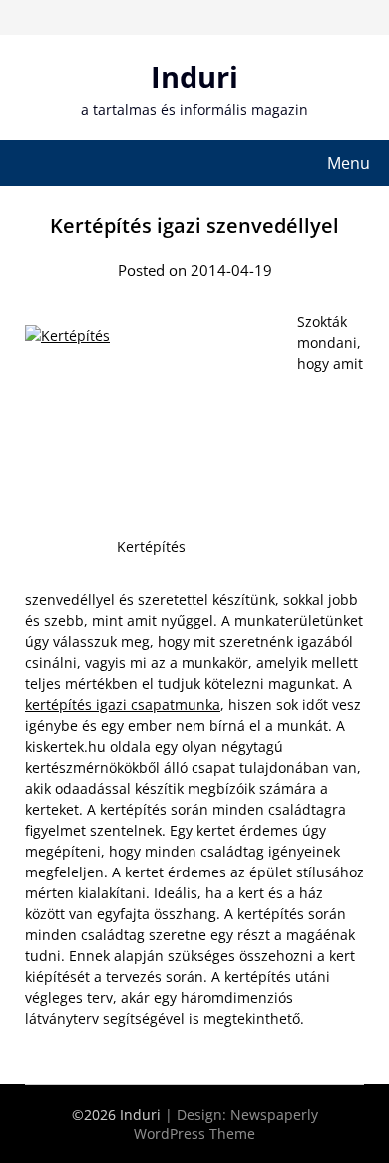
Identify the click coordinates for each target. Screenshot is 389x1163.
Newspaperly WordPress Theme (226, 1124)
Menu (348, 163)
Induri (194, 76)
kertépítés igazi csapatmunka (122, 704)
